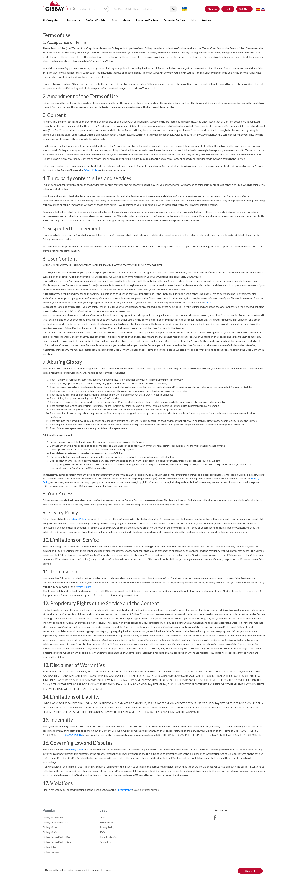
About (103, 817)
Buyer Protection (108, 837)
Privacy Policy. (83, 586)
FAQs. (207, 302)
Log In (227, 9)
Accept (250, 870)
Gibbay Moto (50, 827)
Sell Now (244, 9)
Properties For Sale (174, 20)
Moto (114, 20)
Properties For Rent (147, 20)
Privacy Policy (91, 170)
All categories (51, 20)
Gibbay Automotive (53, 817)
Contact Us (105, 842)
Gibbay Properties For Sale (57, 842)
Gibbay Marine (50, 832)
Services (206, 20)
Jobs (193, 20)
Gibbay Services (51, 852)
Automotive (73, 20)
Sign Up (212, 9)
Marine (126, 20)
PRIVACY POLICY (73, 734)
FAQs (102, 832)
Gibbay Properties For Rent (57, 837)
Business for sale (95, 20)
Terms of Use (106, 822)
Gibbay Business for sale (55, 822)
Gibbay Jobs (49, 847)
